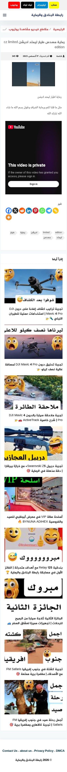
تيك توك (27, 5)
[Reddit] (22, 211)
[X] (15, 211)
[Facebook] (9, 211)
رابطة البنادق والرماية (47, 15)
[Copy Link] (56, 211)
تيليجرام (41, 5)
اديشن (34, 233)
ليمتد (59, 237)
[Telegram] (49, 211)
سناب (54, 5)
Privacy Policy (43, 751)
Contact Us (9, 751)
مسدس (47, 237)
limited (46, 233)
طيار (12, 233)
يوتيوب (14, 5)
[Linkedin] (29, 211)
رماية (22, 233)
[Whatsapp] (42, 211)
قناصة (59, 56)
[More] (9, 217)
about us (26, 751)
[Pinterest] (35, 211)
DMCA (60, 751)
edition (58, 233)
